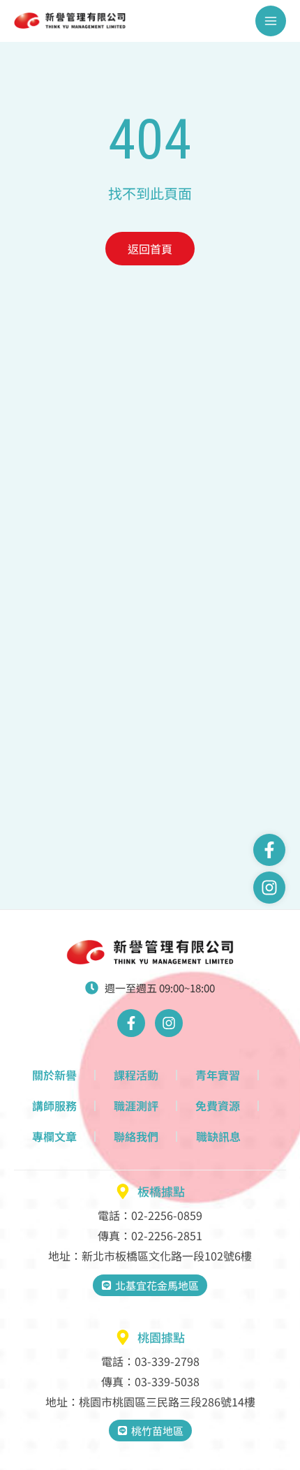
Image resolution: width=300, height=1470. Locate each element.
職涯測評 (136, 1105)
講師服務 (54, 1105)
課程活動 (136, 1074)
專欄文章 (54, 1136)
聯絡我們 (136, 1136)
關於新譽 (54, 1074)
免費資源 (217, 1105)
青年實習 (217, 1074)
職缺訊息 (218, 1136)
